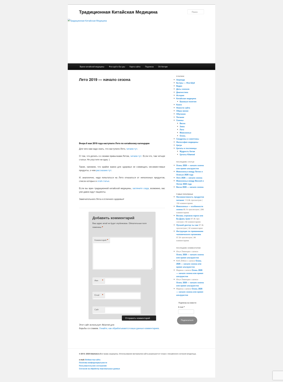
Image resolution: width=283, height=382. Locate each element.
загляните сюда (141, 188)
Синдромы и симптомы (187, 138)
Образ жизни (182, 110)
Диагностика (182, 92)
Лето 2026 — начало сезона (189, 177)
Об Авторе (163, 66)
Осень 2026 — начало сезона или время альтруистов (188, 263)
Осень (183, 135)
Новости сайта (183, 107)
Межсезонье (185, 132)
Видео (179, 85)
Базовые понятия (188, 101)
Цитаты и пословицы (186, 148)
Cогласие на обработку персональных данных (99, 368)
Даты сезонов (182, 89)
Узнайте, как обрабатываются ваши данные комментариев (129, 328)
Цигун (179, 145)
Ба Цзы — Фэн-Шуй (185, 82)
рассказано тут (103, 170)
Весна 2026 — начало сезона (189, 187)
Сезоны (180, 120)
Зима (182, 126)
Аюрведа (180, 79)
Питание (180, 117)
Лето (182, 129)
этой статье (103, 180)
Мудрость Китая (187, 151)
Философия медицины (187, 142)
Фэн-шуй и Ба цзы (117, 66)
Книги (179, 104)
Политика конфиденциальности (93, 362)
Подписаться (187, 320)
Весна (182, 123)
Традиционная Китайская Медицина (118, 12)
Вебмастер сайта (92, 359)
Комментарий (101, 240)
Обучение (181, 113)
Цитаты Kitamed (187, 154)
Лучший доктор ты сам (187, 225)
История (180, 95)
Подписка (149, 66)
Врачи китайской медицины (92, 66)
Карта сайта (135, 66)
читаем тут (131, 148)
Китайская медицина (186, 98)
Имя (98, 280)
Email (98, 295)
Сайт (96, 309)
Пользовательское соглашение (93, 365)
